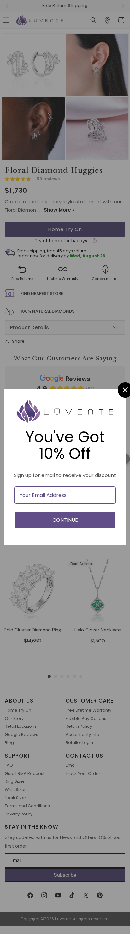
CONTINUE (65, 520)
